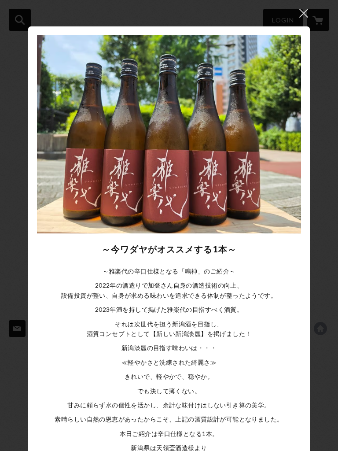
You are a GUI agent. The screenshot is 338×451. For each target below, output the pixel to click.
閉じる (303, 13)
